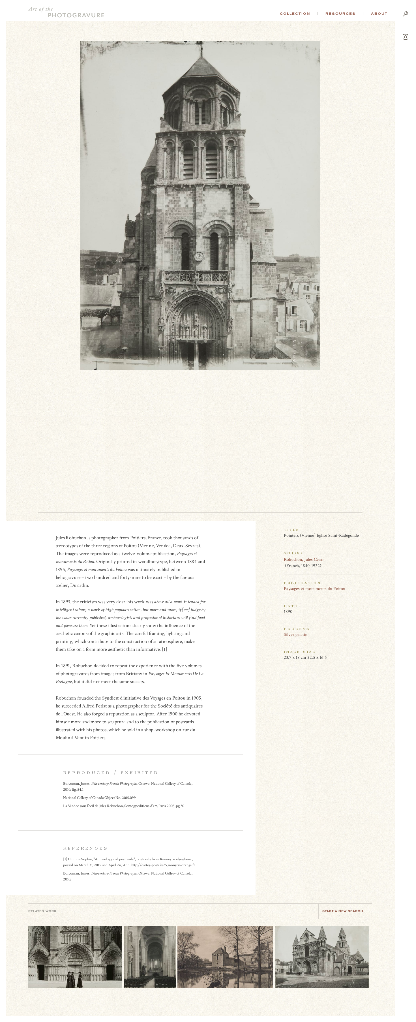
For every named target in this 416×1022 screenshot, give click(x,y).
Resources (340, 13)
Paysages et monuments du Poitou (314, 589)
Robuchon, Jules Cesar (304, 560)
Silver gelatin (295, 635)
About (379, 13)
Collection (295, 13)
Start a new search (342, 911)
